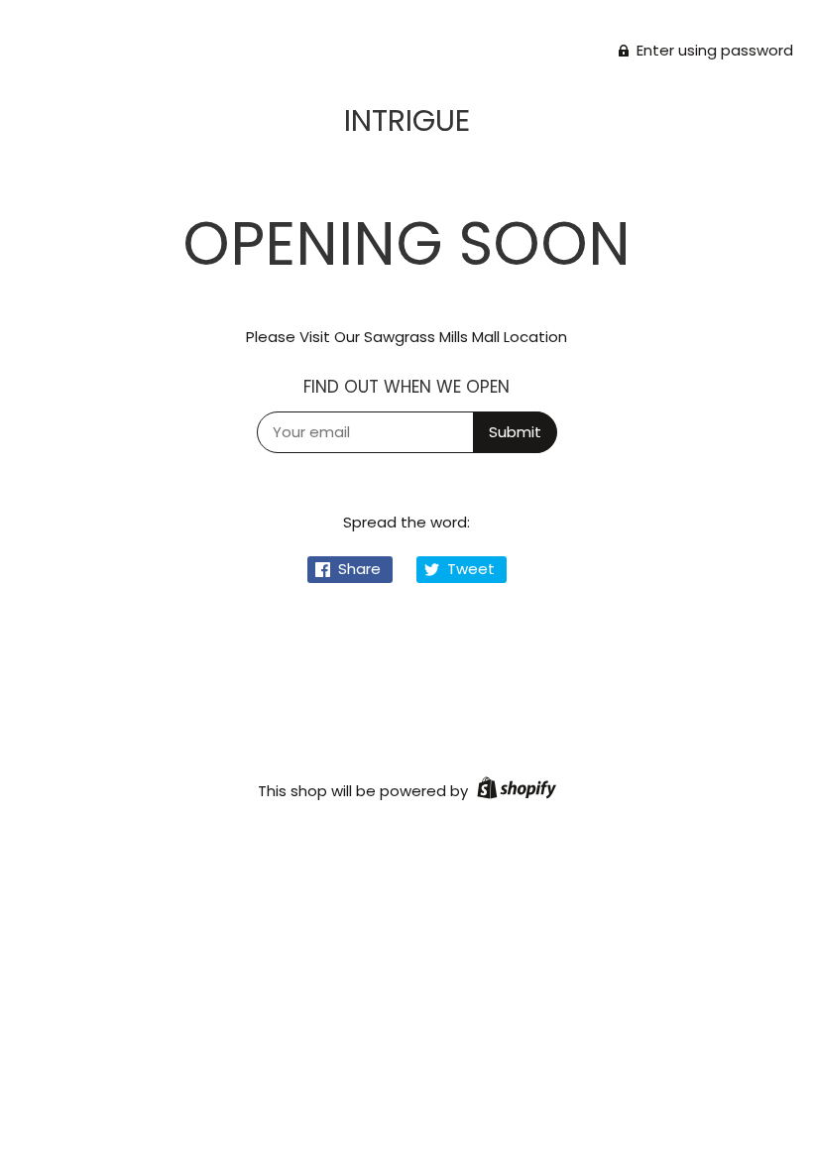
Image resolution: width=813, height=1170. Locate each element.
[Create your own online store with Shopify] (514, 790)
